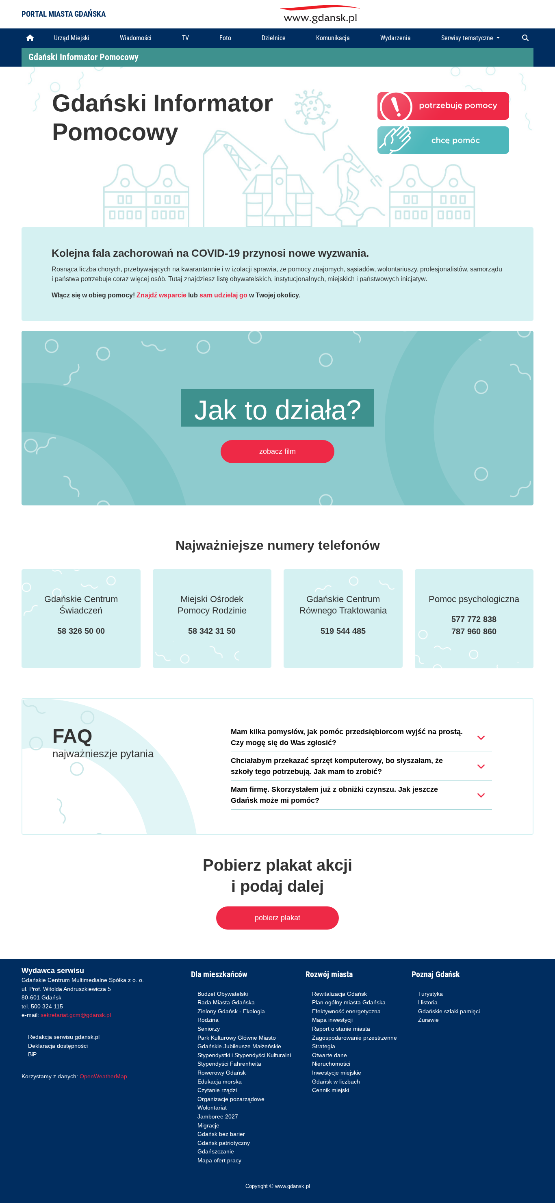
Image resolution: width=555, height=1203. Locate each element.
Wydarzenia (395, 38)
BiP (32, 1054)
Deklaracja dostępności (58, 1046)
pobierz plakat (277, 918)
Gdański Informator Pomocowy (83, 57)
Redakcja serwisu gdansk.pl (64, 1037)
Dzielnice (274, 38)
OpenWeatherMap (103, 1076)
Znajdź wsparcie (161, 295)
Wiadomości (136, 38)
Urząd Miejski (71, 38)
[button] (525, 38)
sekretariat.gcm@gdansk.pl (76, 1015)
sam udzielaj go (223, 295)
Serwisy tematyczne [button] (468, 38)
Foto (225, 38)
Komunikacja (333, 38)
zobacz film (277, 451)
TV (185, 38)
